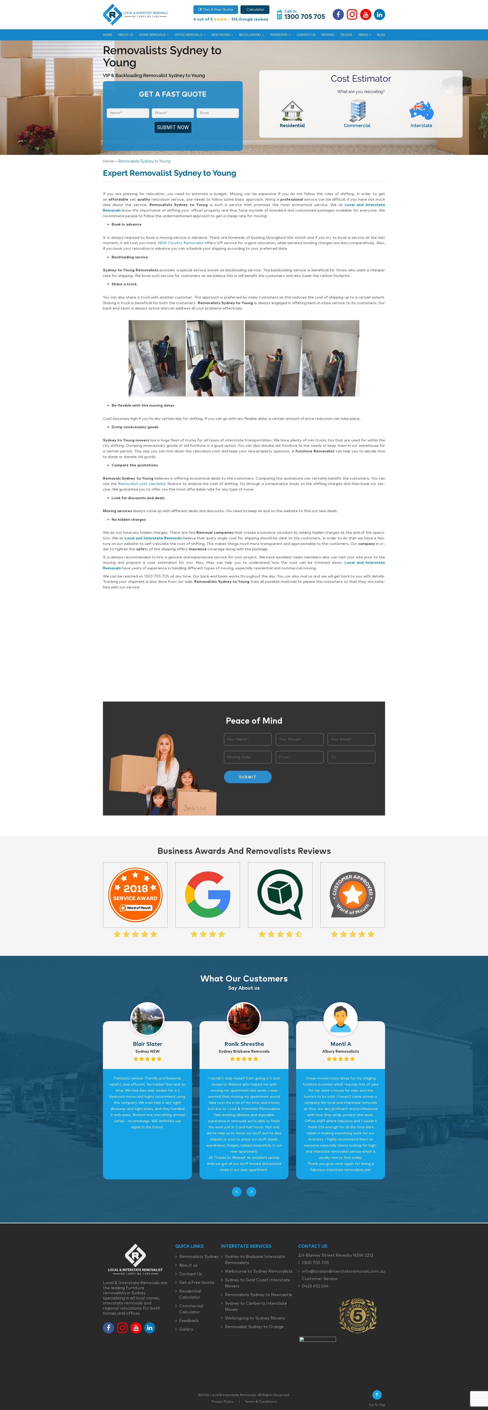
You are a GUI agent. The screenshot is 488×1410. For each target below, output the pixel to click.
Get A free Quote (217, 9)
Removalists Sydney (199, 1257)
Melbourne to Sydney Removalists (259, 1271)
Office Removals (188, 35)
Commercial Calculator (191, 1309)
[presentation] (236, 1192)
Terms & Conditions (261, 1401)
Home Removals (152, 35)
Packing (327, 35)
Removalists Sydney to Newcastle (258, 1295)
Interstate (278, 35)
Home (107, 35)
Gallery (186, 1329)
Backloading (250, 35)
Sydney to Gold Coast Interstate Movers (257, 1283)
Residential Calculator (190, 1294)
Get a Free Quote (196, 1283)
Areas (363, 35)
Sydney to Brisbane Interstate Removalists (255, 1260)
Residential (292, 125)
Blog (381, 35)
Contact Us (306, 35)
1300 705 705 (304, 17)
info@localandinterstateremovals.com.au (343, 1271)
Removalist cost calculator (142, 484)
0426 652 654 (315, 1286)
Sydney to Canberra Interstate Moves (256, 1306)
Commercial (357, 125)
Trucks (346, 35)
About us (125, 35)
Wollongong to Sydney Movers (255, 1318)
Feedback (189, 1321)
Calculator (255, 9)
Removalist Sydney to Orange (254, 1327)
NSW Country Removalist (181, 243)
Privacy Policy (222, 1401)
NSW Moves (220, 35)
